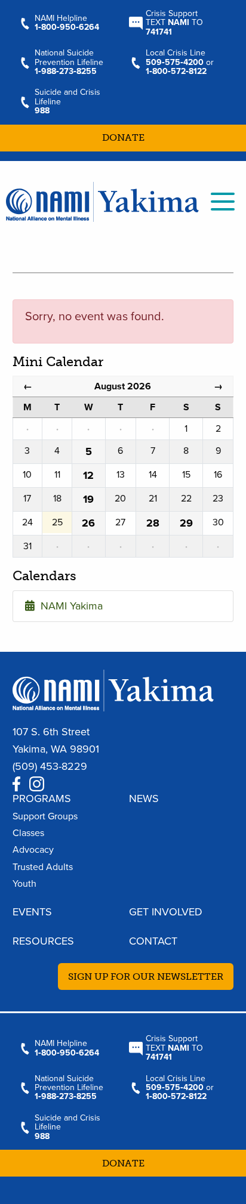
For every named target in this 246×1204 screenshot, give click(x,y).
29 (186, 523)
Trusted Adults (43, 867)
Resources (43, 941)
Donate (123, 137)
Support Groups (45, 816)
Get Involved (165, 911)
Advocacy (33, 850)
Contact (153, 941)
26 (88, 523)
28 (152, 523)
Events (32, 911)
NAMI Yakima (69, 605)
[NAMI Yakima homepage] (102, 200)
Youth (24, 884)
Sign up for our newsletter (145, 976)
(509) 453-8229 (50, 766)
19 (88, 499)
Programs (42, 798)
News (144, 798)
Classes (28, 833)
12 (88, 475)
